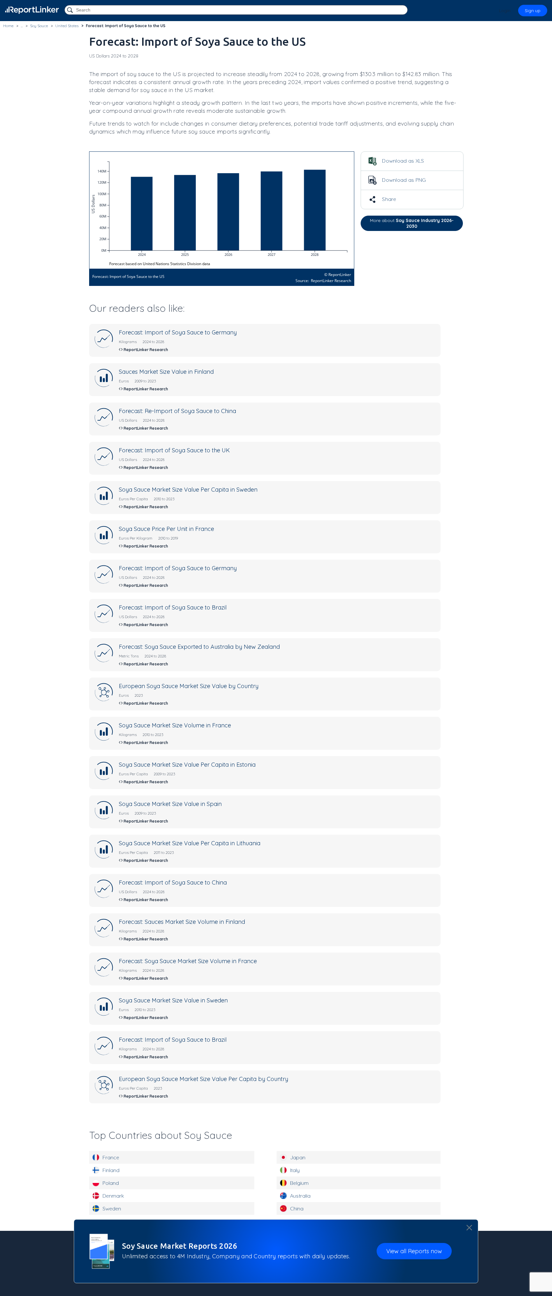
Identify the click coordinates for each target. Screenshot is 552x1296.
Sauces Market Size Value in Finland (166, 371)
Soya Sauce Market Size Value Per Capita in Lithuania (189, 843)
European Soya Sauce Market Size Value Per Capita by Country (203, 1079)
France (111, 1157)
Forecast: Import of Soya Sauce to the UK (174, 450)
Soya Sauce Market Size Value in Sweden (173, 1000)
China (296, 1208)
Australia (300, 1195)
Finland (111, 1170)
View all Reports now (414, 1251)
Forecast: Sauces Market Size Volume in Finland (182, 921)
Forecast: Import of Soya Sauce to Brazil (172, 607)
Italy (295, 1170)
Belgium (299, 1183)
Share (388, 199)
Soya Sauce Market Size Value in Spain (170, 804)
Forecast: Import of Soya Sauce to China (173, 882)
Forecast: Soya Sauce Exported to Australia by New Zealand (199, 646)
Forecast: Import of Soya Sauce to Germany (178, 332)
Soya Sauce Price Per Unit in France (166, 529)
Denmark (113, 1195)
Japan (297, 1157)
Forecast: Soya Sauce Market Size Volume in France (188, 961)
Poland (111, 1183)
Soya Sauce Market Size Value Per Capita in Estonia (187, 764)
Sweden (112, 1208)
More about (412, 223)
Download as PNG (403, 180)
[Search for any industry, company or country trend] (70, 10)
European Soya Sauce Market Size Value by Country (188, 686)
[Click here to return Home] (32, 10)
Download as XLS (402, 160)
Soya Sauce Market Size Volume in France (175, 725)
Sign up (532, 10)
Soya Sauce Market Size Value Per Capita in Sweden (188, 489)
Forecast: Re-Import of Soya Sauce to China (177, 411)
